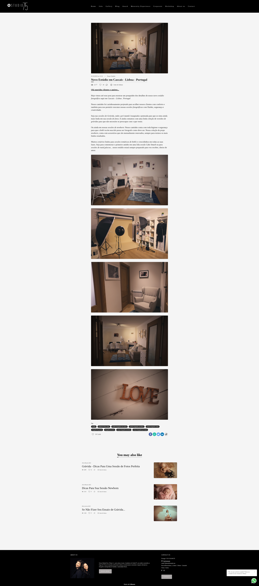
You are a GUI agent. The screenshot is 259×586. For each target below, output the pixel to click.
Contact (191, 6)
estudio (94, 426)
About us (181, 6)
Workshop (169, 6)
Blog (117, 6)
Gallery (109, 6)
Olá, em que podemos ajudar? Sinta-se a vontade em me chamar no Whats (239, 572)
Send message (166, 561)
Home (93, 6)
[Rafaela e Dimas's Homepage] (20, 6)
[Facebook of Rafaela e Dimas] (161, 570)
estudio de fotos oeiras (104, 426)
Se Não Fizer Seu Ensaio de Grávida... (103, 509)
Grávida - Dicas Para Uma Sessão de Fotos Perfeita (111, 466)
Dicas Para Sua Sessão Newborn (100, 488)
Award (125, 6)
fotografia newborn (109, 430)
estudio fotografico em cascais (119, 426)
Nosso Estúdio (111, 76)
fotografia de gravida (97, 430)
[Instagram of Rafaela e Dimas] (164, 570)
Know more (105, 571)
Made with (129, 584)
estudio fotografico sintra (153, 426)
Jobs (101, 6)
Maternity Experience (141, 6)
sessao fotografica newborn (123, 430)
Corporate (157, 6)
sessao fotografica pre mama (140, 430)
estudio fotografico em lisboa (137, 426)
